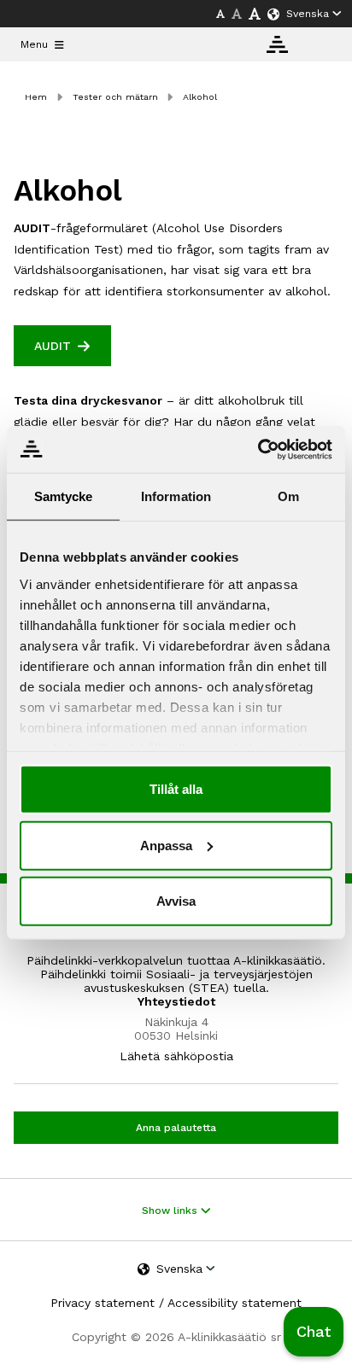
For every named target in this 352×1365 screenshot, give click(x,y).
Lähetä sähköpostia (176, 1056)
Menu (34, 44)
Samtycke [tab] (63, 496)
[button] (313, 1331)
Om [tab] (288, 496)
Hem (36, 96)
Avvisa (176, 901)
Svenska (307, 14)
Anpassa (166, 844)
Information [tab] (176, 496)
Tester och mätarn (115, 96)
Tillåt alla (176, 789)
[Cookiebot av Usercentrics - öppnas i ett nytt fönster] (257, 449)
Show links (171, 1210)
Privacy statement (102, 1303)
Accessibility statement (234, 1303)
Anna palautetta (176, 1128)
